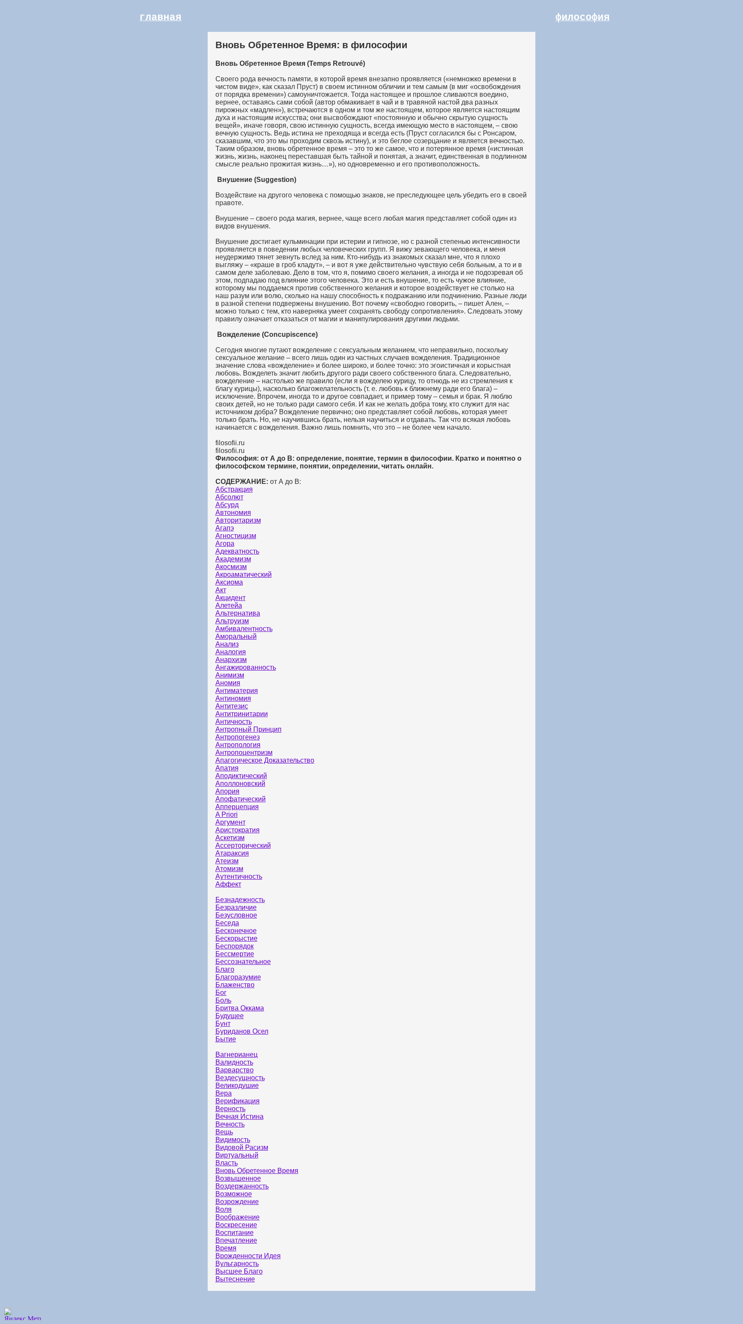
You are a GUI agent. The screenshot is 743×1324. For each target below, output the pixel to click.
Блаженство (235, 984)
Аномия (227, 683)
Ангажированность (245, 667)
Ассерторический (243, 845)
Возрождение (237, 1201)
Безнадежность (240, 899)
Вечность (230, 1124)
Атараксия (232, 853)
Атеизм (227, 861)
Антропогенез (237, 737)
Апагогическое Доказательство (264, 760)
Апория (227, 791)
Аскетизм (230, 837)
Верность (230, 1108)
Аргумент (230, 822)
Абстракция (234, 489)
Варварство (234, 1070)
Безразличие (236, 907)
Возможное (233, 1194)
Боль (223, 1000)
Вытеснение (235, 1279)
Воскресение (236, 1225)
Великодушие (237, 1085)
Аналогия (230, 652)
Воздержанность (242, 1186)
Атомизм (229, 868)
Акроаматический (243, 574)
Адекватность (237, 551)
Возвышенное (238, 1178)
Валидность (234, 1062)
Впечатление (236, 1240)
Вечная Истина (239, 1116)
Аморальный (236, 636)
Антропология (238, 744)
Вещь (224, 1132)
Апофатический (240, 799)
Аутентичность (238, 876)
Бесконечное (236, 930)
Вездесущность (240, 1077)
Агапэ (224, 528)
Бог (221, 992)
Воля (223, 1209)
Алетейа (228, 605)
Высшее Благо (239, 1271)
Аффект (228, 884)
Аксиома (229, 582)
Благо (224, 969)
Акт (220, 590)
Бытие (225, 1039)
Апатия (227, 768)
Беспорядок (234, 946)
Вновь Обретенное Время (256, 1170)
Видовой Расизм (241, 1147)
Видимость (232, 1139)
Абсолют (229, 497)
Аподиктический (241, 775)
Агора (224, 543)
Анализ (227, 644)
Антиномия (233, 698)
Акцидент (230, 597)
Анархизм (231, 659)
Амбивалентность (244, 628)
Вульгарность (237, 1263)
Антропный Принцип (248, 729)
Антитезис (231, 706)
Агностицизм (235, 535)
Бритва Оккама (239, 1008)
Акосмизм (231, 566)
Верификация (237, 1101)
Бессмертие (234, 954)
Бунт (222, 1023)
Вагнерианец (236, 1054)
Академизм (233, 559)
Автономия (233, 512)
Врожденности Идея (248, 1255)
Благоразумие (238, 977)
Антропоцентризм (244, 752)
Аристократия (237, 830)
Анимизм (229, 675)
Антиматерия (236, 690)
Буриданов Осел (241, 1031)
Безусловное (236, 915)
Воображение (237, 1217)
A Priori (226, 814)
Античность (233, 721)
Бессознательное (243, 961)
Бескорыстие (236, 938)
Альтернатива (237, 613)
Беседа (227, 923)
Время (225, 1248)
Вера (223, 1093)
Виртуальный (236, 1155)
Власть (226, 1163)
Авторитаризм (238, 520)
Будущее (229, 1015)
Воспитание (234, 1232)
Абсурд (227, 504)
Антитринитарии (241, 713)
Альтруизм (232, 621)
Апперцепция (237, 806)
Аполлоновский (240, 783)
